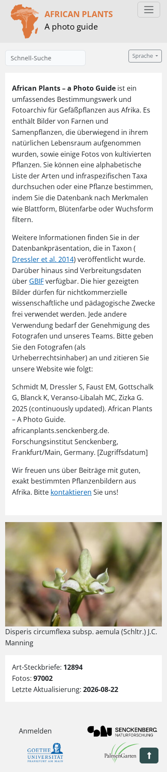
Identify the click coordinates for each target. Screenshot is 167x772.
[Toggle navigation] (148, 10)
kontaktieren (71, 492)
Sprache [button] (143, 55)
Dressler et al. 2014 (43, 259)
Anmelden (35, 731)
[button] (149, 755)
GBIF (36, 281)
